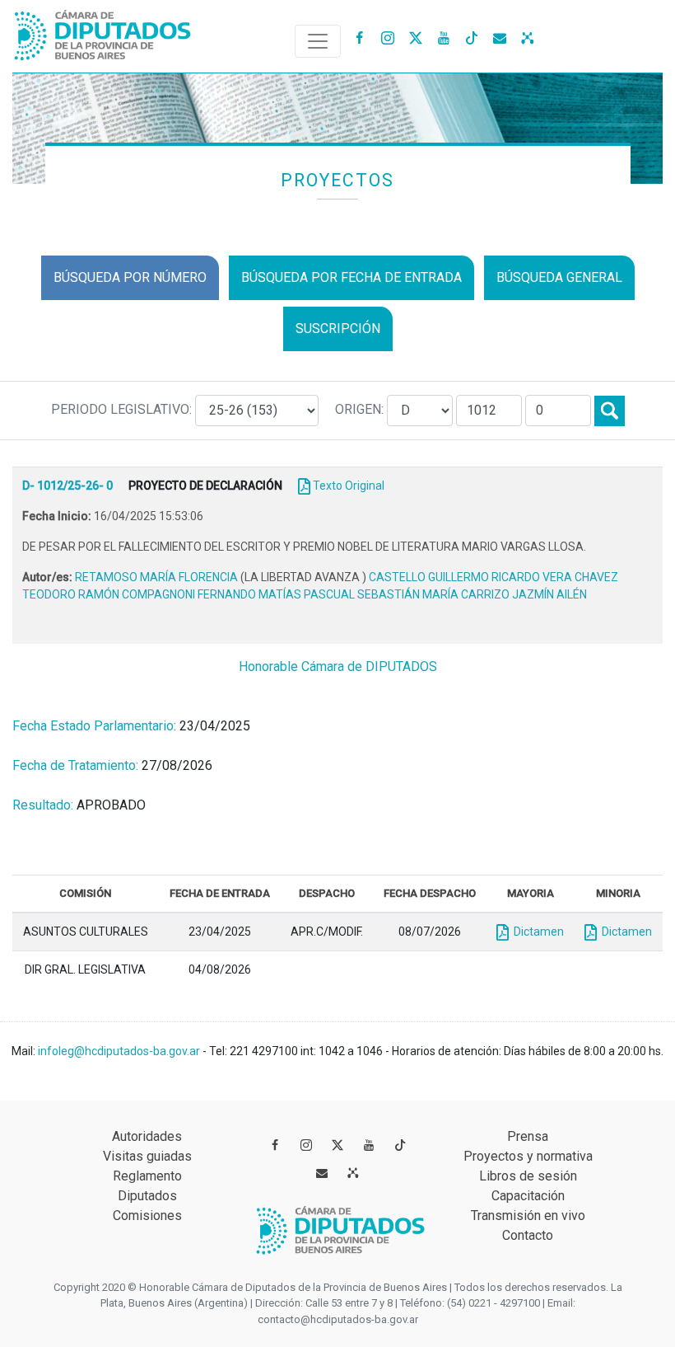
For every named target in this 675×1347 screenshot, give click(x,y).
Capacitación (528, 1196)
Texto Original (348, 485)
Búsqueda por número (130, 277)
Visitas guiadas (147, 1156)
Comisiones (147, 1215)
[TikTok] (471, 37)
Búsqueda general (559, 277)
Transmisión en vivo (528, 1215)
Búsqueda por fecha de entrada (351, 277)
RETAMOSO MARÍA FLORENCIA (157, 577)
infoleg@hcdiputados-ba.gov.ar (120, 1051)
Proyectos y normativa (528, 1156)
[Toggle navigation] (318, 41)
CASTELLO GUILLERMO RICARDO (455, 577)
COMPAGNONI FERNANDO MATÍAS (213, 594)
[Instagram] (387, 37)
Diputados (147, 1196)
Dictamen (536, 931)
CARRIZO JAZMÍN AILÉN (524, 594)
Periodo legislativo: (123, 409)
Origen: (361, 409)
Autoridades (147, 1136)
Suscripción (338, 328)
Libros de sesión (528, 1176)
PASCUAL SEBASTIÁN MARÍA (382, 594)
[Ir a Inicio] (102, 32)
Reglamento (147, 1176)
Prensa (527, 1136)
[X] (415, 37)
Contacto (527, 1235)
